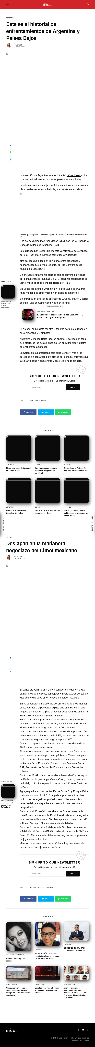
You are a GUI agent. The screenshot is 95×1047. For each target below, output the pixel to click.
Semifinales (44, 302)
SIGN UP (73, 387)
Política (9, 537)
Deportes (10, 18)
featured (33, 887)
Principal (50, 887)
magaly (19, 44)
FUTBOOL (41, 887)
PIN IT (56, 216)
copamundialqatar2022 (38, 400)
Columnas (10, 955)
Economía (38, 950)
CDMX (8, 984)
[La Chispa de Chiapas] (47, 4)
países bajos (73, 175)
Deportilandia (51, 311)
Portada (14, 984)
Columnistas (19, 955)
